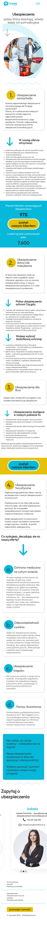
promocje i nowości (19, 909)
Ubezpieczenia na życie (15, 895)
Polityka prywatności (14, 886)
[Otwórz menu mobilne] (38, 4)
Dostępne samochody (15, 900)
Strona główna (12, 882)
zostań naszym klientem (23, 224)
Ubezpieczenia (12, 893)
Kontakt (10, 884)
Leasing (10, 898)
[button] (21, 871)
